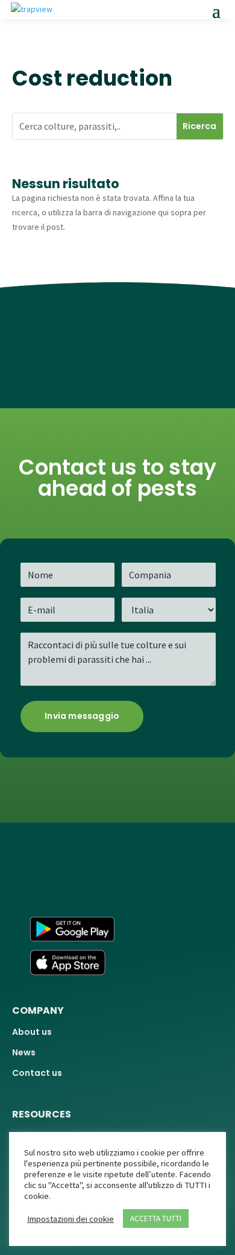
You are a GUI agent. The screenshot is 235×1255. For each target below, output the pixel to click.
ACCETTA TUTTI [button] (155, 1218)
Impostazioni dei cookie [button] (70, 1218)
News (24, 1052)
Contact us (37, 1073)
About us (32, 1032)
